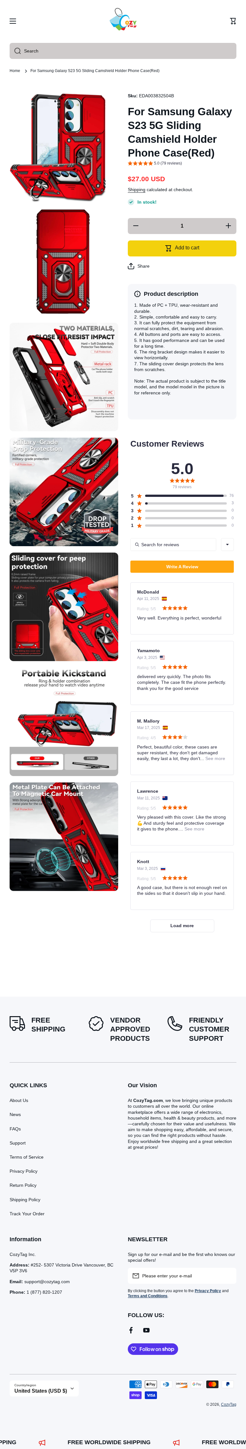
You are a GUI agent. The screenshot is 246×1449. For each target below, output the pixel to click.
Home (15, 71)
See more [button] (214, 758)
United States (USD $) (40, 1391)
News (15, 1114)
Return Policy (23, 1185)
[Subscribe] (228, 1276)
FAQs (15, 1128)
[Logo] (123, 21)
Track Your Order (27, 1213)
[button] (233, 21)
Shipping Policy (25, 1199)
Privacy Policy (23, 1171)
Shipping (136, 189)
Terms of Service (27, 1157)
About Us (19, 1100)
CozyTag (228, 1404)
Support (18, 1142)
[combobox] (123, 51)
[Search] (15, 51)
